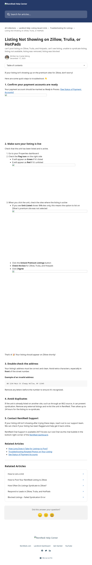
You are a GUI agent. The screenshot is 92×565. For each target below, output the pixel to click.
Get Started (57, 546)
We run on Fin (47, 558)
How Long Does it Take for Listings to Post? (28, 448)
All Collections (10, 28)
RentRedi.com (25, 546)
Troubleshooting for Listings (61, 28)
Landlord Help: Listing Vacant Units (33, 28)
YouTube (68, 546)
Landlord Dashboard (42, 546)
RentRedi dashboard (38, 435)
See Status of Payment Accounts (23, 454)
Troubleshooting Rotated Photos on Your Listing (30, 451)
